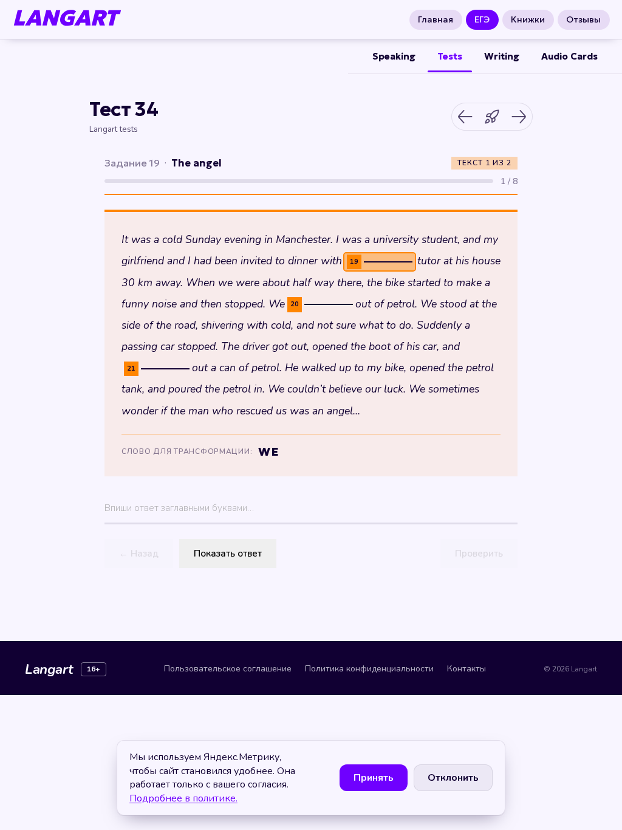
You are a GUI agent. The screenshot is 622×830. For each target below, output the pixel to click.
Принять (374, 777)
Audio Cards (569, 56)
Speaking (393, 56)
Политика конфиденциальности (369, 669)
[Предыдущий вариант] (465, 116)
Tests (449, 56)
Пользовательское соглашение (228, 669)
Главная (436, 19)
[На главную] (492, 116)
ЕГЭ (482, 19)
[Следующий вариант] (518, 116)
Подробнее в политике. (183, 798)
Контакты (466, 669)
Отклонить (453, 777)
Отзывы (583, 19)
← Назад (139, 553)
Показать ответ (228, 553)
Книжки (528, 19)
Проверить (479, 553)
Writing (501, 56)
